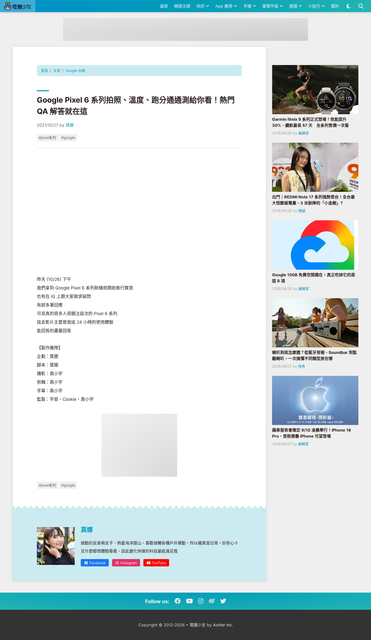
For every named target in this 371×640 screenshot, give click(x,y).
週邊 (294, 6)
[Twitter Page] (223, 601)
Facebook (97, 563)
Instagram (128, 563)
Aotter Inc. (223, 624)
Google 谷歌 (75, 70)
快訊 (201, 6)
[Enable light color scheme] (348, 6)
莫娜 (70, 125)
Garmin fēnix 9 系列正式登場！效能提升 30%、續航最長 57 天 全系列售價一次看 (310, 122)
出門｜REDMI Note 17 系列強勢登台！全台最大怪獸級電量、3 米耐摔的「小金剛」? (313, 199)
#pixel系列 (47, 137)
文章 (56, 70)
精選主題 (182, 6)
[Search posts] (361, 6)
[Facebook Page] (178, 601)
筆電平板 (271, 6)
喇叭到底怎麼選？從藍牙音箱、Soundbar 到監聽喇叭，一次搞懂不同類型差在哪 (314, 355)
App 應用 (224, 6)
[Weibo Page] (212, 601)
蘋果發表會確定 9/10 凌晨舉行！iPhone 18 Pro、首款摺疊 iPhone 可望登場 (311, 433)
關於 (335, 6)
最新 (164, 6)
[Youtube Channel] (189, 601)
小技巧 (315, 6)
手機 (248, 6)
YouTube (158, 563)
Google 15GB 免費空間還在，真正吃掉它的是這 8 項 (313, 277)
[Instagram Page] (200, 601)
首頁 (44, 70)
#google (68, 137)
